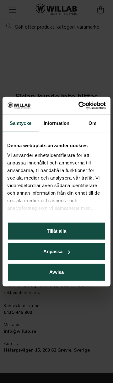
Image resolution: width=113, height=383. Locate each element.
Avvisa (56, 272)
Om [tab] (92, 122)
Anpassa (52, 251)
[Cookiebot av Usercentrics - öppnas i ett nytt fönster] (80, 106)
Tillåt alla (56, 230)
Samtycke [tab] (20, 122)
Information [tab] (56, 122)
